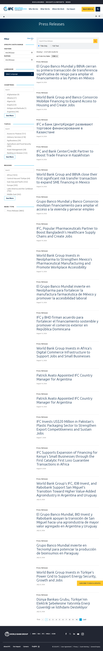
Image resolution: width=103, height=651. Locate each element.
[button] (98, 9)
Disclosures (38, 2)
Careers (26, 646)
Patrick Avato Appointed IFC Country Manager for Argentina (64, 377)
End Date (7, 56)
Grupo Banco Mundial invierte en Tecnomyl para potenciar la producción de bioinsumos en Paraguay (66, 549)
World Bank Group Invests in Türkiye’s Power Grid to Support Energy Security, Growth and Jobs (66, 576)
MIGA (48, 634)
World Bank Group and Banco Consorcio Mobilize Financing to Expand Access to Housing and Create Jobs (67, 101)
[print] (95, 16)
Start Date (7, 49)
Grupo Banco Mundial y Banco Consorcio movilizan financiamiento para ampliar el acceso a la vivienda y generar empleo (67, 205)
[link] (9, 116)
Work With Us (88, 9)
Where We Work (58, 9)
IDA (39, 634)
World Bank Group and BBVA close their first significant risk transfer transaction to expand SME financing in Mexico (67, 178)
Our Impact (71, 9)
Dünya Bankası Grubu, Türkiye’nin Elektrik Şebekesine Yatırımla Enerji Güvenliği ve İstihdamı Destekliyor (63, 603)
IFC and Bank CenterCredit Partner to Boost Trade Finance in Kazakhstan (65, 153)
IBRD (34, 634)
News (68, 2)
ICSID (53, 634)
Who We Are (33, 9)
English (34, 646)
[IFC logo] (15, 9)
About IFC (7, 646)
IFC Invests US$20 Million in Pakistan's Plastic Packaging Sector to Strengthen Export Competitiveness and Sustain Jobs (66, 427)
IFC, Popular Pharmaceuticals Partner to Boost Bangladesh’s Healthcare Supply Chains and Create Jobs (67, 232)
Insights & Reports (55, 2)
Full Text (56, 46)
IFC (43, 634)
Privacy (75, 646)
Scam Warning (84, 646)
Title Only (43, 46)
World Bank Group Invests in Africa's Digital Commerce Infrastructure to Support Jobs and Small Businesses (64, 352)
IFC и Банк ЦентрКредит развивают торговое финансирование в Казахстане (65, 128)
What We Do (45, 9)
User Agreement (66, 646)
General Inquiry (95, 646)
